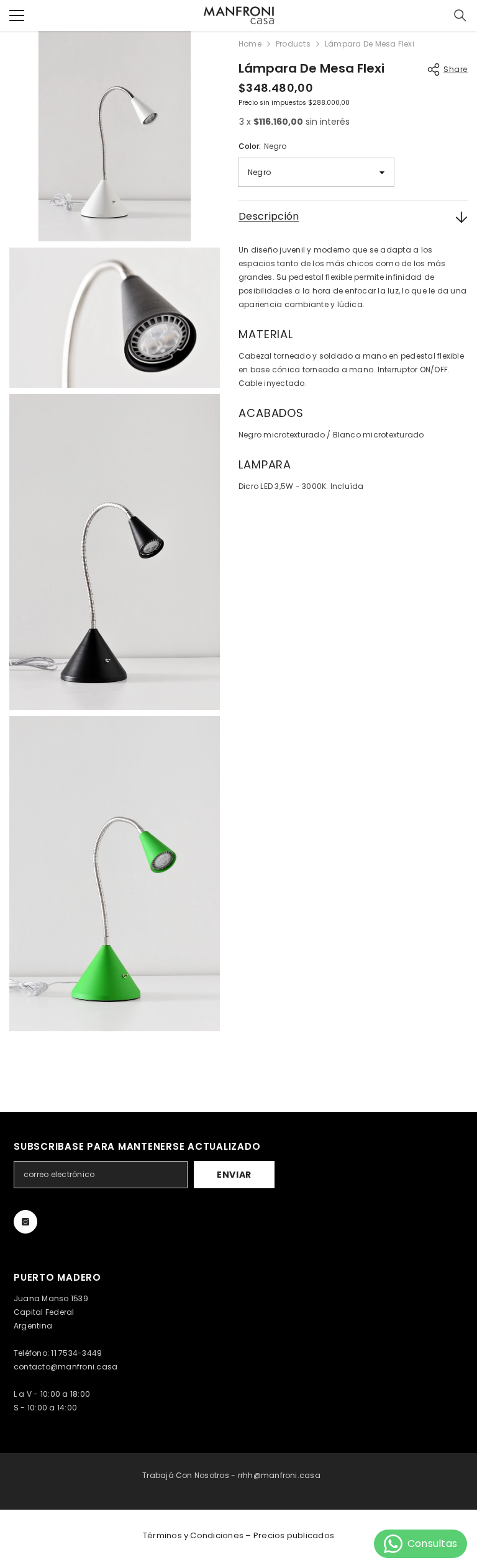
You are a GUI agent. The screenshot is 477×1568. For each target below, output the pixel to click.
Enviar (234, 1174)
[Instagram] (25, 1222)
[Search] (460, 15)
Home (249, 43)
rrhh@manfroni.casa (279, 1475)
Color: (262, 146)
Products (293, 43)
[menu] (16, 15)
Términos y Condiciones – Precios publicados (238, 1535)
